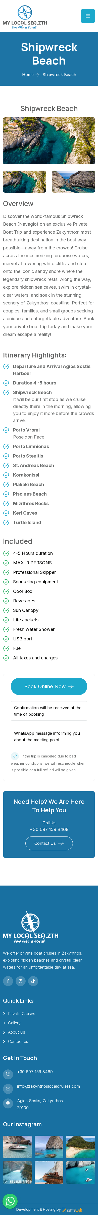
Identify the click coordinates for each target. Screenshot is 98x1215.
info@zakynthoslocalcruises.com (48, 1086)
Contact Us (45, 843)
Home (28, 74)
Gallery (14, 1022)
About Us (16, 1032)
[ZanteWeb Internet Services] (72, 1209)
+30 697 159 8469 (49, 829)
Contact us (18, 1041)
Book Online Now (45, 686)
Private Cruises (21, 1013)
